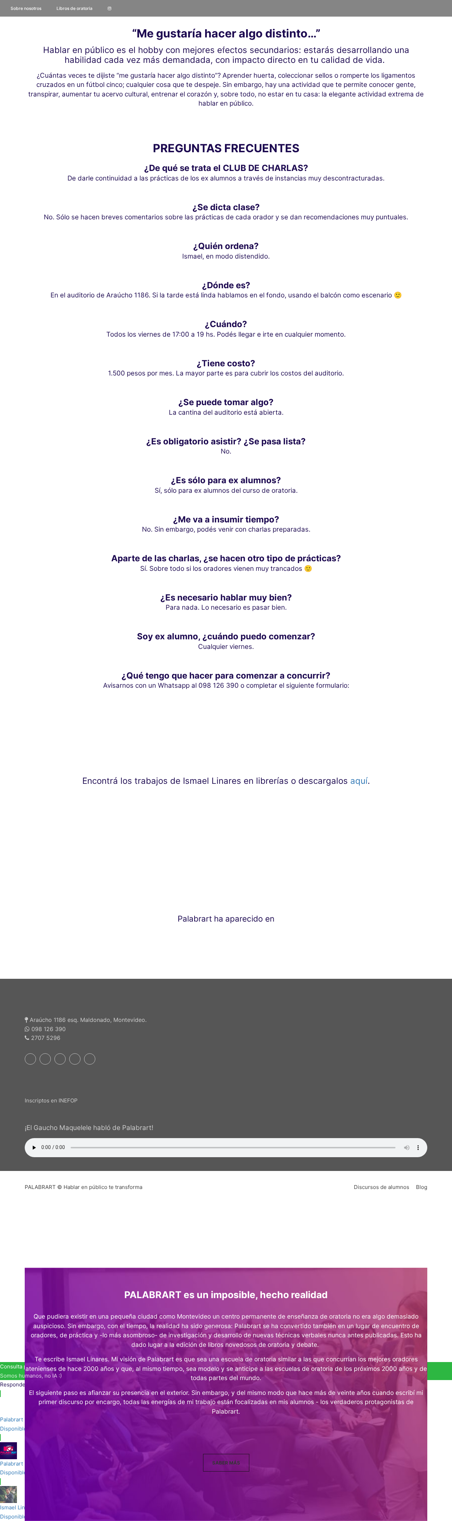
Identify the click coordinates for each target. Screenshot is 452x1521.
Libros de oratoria (74, 8)
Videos (247, 46)
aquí (359, 781)
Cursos (215, 46)
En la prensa (349, 46)
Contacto (394, 46)
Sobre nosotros (26, 8)
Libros (308, 46)
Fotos (278, 46)
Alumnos (430, 46)
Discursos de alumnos (381, 1187)
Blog (421, 1187)
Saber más (226, 1463)
